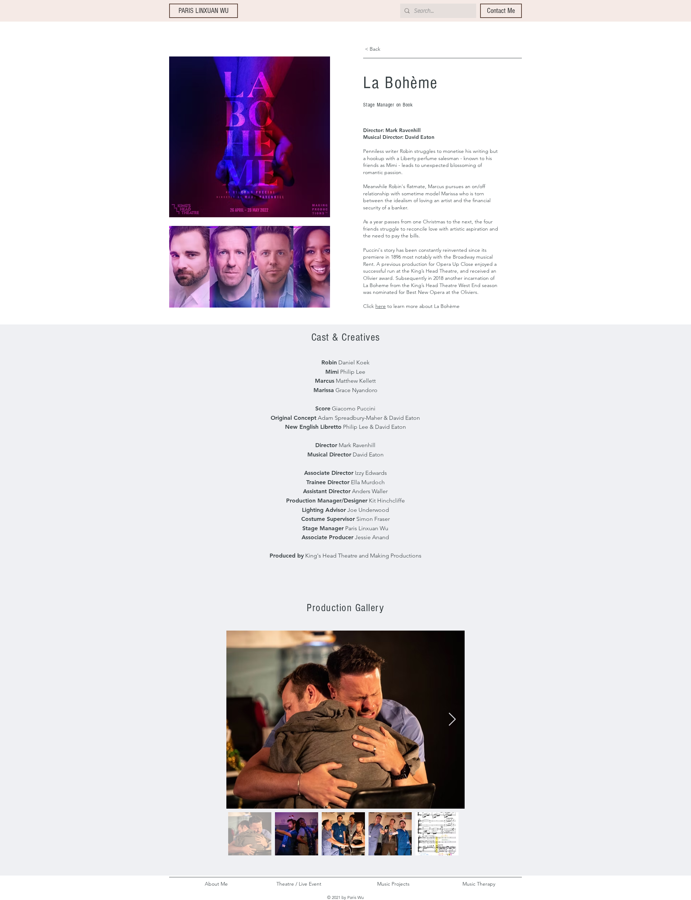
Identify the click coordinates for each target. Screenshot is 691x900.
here (380, 306)
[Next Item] (452, 720)
